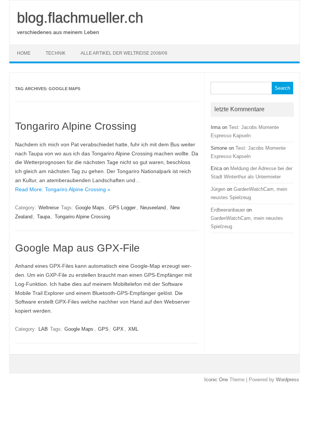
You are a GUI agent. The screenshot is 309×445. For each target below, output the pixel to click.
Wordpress (287, 379)
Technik (56, 53)
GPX (118, 329)
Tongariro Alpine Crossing (75, 126)
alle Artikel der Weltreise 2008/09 (124, 53)
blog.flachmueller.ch (80, 18)
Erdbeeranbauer (228, 210)
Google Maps (89, 207)
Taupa (43, 216)
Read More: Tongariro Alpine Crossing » (62, 189)
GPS (103, 329)
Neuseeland (153, 207)
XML (133, 329)
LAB (43, 329)
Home (24, 53)
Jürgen (218, 189)
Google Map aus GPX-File (77, 248)
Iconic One (216, 379)
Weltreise (48, 207)
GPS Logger (122, 207)
